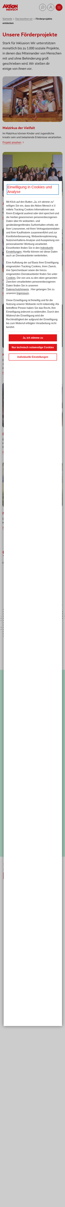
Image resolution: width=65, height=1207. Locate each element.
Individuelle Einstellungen (32, 357)
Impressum (23, 293)
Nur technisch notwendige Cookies (33, 347)
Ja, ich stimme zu (33, 337)
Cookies (10, 278)
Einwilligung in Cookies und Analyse (29, 189)
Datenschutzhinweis (17, 289)
